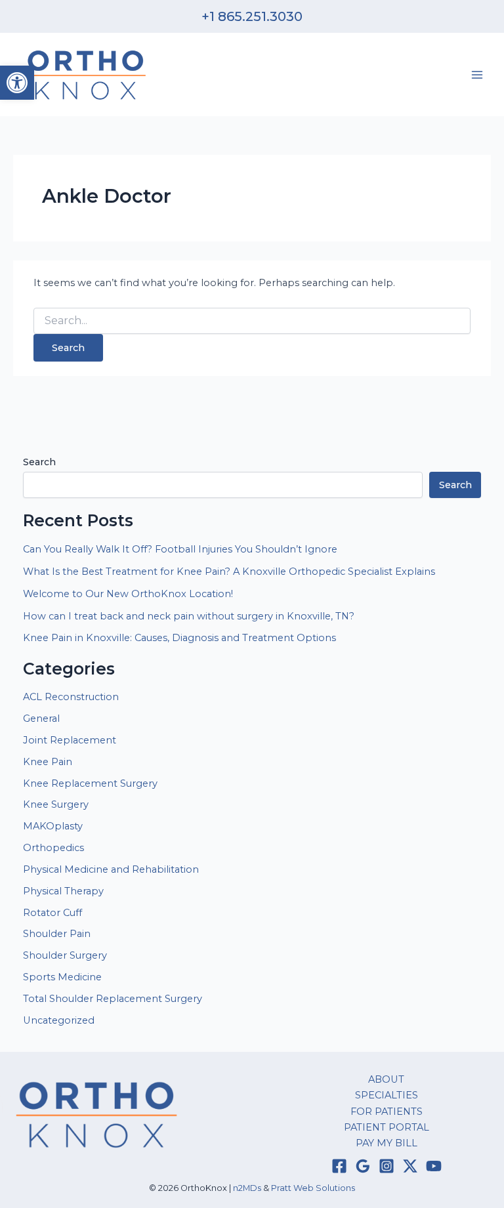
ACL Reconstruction (72, 697)
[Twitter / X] (410, 1166)
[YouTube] (434, 1166)
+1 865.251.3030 (252, 16)
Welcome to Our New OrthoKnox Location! (128, 594)
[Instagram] (386, 1166)
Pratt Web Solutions (313, 1188)
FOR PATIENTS (386, 1111)
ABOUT (386, 1079)
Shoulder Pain (57, 934)
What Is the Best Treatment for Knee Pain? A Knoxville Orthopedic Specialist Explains (229, 571)
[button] (17, 83)
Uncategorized (58, 1020)
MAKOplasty (53, 826)
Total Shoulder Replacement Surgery (112, 999)
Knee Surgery (56, 804)
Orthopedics (53, 848)
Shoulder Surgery (65, 955)
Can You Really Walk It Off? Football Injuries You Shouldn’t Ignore (180, 549)
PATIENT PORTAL (386, 1127)
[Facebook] (339, 1166)
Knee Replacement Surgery (90, 783)
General (41, 718)
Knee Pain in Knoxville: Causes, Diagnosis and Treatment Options (179, 638)
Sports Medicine (62, 977)
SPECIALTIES (386, 1095)
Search (39, 462)
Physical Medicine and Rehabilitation (111, 869)
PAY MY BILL (386, 1143)
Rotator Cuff (52, 913)
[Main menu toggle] (477, 75)
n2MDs (247, 1188)
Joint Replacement (69, 740)
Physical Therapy (63, 891)
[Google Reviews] (363, 1166)
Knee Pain (47, 762)
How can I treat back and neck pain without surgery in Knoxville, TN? (188, 616)
